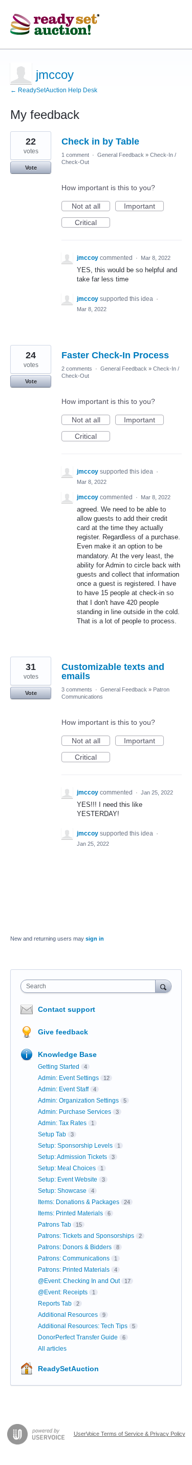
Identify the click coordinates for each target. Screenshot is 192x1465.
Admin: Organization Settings (78, 1100)
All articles (52, 1348)
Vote (31, 168)
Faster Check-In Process (115, 355)
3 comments (76, 689)
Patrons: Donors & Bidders (75, 1247)
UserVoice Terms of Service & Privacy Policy (129, 1434)
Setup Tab (52, 1134)
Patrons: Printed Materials (74, 1269)
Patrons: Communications (74, 1258)
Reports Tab (55, 1303)
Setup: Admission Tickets (72, 1157)
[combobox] (90, 986)
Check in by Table (100, 141)
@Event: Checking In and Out (79, 1281)
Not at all (91, 206)
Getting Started (58, 1066)
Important (144, 206)
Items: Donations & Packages (78, 1202)
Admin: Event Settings (68, 1078)
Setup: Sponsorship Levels (75, 1145)
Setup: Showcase (62, 1190)
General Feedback (120, 155)
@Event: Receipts (63, 1292)
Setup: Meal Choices (67, 1168)
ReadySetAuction (68, 1369)
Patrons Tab (54, 1224)
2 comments (76, 368)
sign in (95, 938)
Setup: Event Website (67, 1179)
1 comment (75, 155)
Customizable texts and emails (112, 671)
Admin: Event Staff (63, 1089)
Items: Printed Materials (70, 1213)
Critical (92, 223)
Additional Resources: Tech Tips (82, 1326)
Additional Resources (68, 1314)
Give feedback (63, 1032)
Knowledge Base (67, 1054)
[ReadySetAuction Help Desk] (55, 24)
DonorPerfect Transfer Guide (78, 1337)
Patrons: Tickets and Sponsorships (86, 1235)
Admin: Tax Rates (62, 1123)
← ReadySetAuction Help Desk (53, 90)
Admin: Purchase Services (74, 1111)
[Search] (163, 986)
